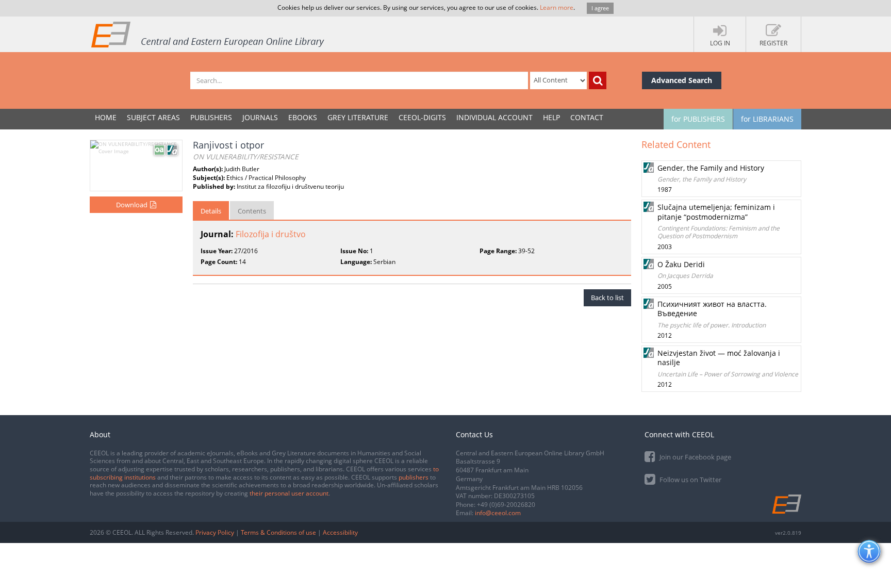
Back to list (607, 297)
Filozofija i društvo (271, 234)
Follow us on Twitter (689, 479)
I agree (600, 8)
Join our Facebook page (694, 457)
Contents (252, 211)
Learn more (556, 7)
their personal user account (289, 493)
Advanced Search (681, 80)
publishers (413, 477)
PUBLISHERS (211, 117)
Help (551, 117)
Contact (586, 117)
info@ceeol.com (498, 512)
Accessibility (340, 532)
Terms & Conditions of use (278, 532)
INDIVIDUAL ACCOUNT (494, 117)
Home (106, 117)
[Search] (597, 80)
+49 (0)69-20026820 (506, 504)
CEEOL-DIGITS (422, 117)
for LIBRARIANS (767, 119)
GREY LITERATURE (357, 117)
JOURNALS (260, 117)
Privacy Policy (214, 532)
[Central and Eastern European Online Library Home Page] (208, 34)
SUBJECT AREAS (153, 117)
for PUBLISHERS (698, 119)
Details (211, 211)
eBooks (302, 117)
